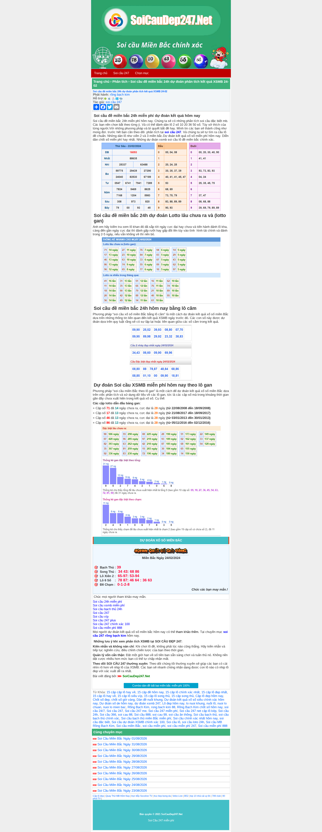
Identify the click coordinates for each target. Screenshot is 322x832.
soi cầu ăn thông (180, 714)
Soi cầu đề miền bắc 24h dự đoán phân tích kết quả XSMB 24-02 (130, 91)
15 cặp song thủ (182, 696)
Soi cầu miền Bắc (128, 726)
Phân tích (119, 81)
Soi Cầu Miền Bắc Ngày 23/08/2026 (122, 790)
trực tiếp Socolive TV (141, 796)
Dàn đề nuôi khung (149, 699)
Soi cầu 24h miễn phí (107, 601)
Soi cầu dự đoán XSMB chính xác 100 (138, 722)
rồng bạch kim (120, 94)
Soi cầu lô (173, 722)
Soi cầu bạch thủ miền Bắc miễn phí (146, 718)
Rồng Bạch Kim (138, 707)
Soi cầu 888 (142, 714)
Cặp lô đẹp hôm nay (209, 696)
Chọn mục (142, 73)
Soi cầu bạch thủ (205, 714)
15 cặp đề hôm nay (150, 692)
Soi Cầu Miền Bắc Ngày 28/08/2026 (122, 761)
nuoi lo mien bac (114, 707)
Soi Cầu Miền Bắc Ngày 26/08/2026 (122, 773)
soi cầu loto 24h (193, 722)
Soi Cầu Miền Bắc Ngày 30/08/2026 (122, 750)
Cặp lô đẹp (98, 796)
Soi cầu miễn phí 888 (107, 628)
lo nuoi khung (195, 703)
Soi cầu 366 (108, 714)
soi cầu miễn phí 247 (181, 726)
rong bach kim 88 (163, 707)
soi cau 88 (125, 714)
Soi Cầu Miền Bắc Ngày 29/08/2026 (122, 756)
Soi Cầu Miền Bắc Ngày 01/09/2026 (122, 738)
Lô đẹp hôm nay (173, 703)
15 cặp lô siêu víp (130, 696)
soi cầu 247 (114, 102)
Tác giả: (99, 102)
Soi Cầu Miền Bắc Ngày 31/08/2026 (122, 744)
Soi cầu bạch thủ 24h (107, 609)
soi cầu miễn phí (154, 726)
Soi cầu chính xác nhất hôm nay (195, 718)
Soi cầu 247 (121, 73)
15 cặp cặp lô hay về (121, 692)
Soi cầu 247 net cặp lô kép (197, 711)
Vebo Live (178, 796)
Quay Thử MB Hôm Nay (118, 796)
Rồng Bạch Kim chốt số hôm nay (199, 707)
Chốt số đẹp (101, 699)
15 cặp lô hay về (104, 696)
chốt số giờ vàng (123, 699)
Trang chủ (100, 73)
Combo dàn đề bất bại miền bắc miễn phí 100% (161, 685)
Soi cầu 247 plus (104, 620)
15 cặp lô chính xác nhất (182, 692)
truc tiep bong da (162, 796)
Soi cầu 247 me (135, 711)
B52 (186, 796)
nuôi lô (211, 703)
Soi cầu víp (100, 616)
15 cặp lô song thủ (157, 696)
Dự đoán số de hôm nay (116, 703)
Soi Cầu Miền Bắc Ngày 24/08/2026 (122, 785)
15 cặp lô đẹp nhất (214, 692)
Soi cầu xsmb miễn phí (109, 605)
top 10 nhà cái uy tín (200, 796)
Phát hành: (101, 94)
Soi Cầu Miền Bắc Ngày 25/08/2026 (122, 779)
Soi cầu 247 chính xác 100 (111, 624)
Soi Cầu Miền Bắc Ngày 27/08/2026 (122, 767)
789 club (216, 796)
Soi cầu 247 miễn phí (163, 711)
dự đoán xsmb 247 (147, 703)
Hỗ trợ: (98, 98)
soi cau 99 (159, 714)
